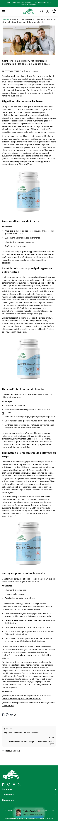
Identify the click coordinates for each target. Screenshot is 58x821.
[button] (3, 11)
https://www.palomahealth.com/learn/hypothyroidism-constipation (29, 703)
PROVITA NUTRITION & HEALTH (23, 818)
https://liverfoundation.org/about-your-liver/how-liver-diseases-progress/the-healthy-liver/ (26, 697)
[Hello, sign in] (48, 11)
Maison (5, 19)
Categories (8, 794)
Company (7, 789)
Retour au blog (12, 750)
